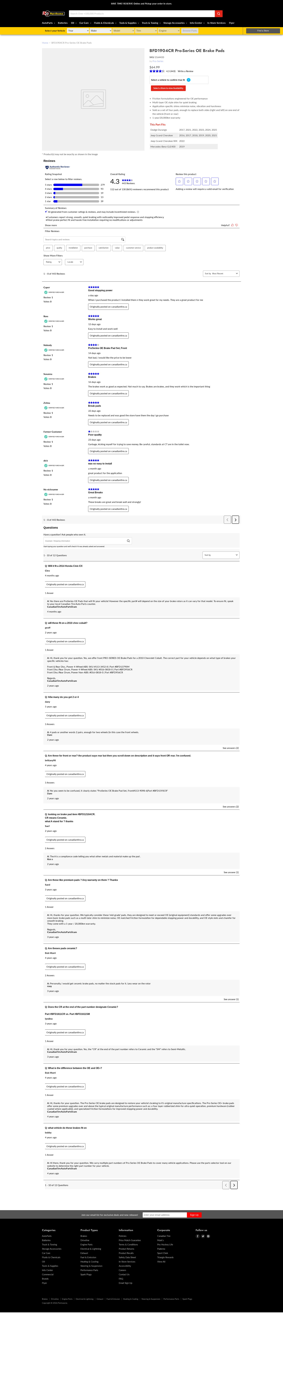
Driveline (84, 1240)
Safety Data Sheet (127, 1257)
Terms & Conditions (128, 1244)
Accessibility (125, 1266)
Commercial (48, 1274)
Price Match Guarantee (130, 1240)
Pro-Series (158, 61)
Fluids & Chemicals (104, 22)
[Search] (219, 13)
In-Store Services (216, 22)
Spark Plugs (86, 1274)
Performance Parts (89, 1270)
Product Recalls (126, 1253)
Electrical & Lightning (90, 1248)
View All (161, 1261)
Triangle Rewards (165, 1257)
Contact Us (124, 1274)
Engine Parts (86, 1244)
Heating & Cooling (89, 1261)
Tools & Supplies (128, 22)
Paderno (161, 1248)
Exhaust (84, 1253)
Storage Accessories (174, 22)
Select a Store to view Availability (168, 88)
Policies (122, 1236)
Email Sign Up (125, 1283)
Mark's (160, 1240)
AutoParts (47, 22)
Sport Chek (162, 1253)
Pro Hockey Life (165, 1244)
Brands (45, 1278)
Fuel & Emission (88, 1257)
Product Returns (126, 1248)
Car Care (84, 22)
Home (45, 42)
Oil (73, 22)
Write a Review (185, 71)
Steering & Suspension (91, 1266)
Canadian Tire (163, 1236)
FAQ (121, 1278)
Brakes (83, 1236)
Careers (122, 1270)
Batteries (63, 22)
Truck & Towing (150, 22)
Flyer (231, 22)
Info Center (196, 22)
